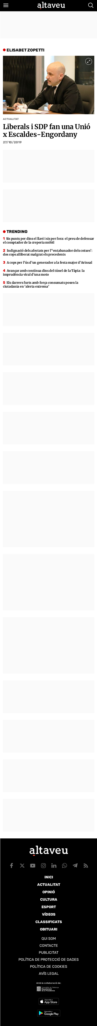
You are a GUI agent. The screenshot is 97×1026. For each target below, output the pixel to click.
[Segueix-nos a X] (22, 865)
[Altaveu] (51, 5)
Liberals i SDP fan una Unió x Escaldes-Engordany (46, 130)
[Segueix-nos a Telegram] (75, 865)
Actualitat (11, 119)
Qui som (49, 938)
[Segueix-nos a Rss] (85, 865)
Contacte (48, 945)
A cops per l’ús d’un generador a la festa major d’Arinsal (49, 263)
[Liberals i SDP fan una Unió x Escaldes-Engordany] (48, 85)
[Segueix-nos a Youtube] (32, 865)
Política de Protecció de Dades (48, 959)
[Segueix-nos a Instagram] (43, 865)
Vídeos (48, 914)
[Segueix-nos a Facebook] (11, 865)
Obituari (48, 929)
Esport (49, 907)
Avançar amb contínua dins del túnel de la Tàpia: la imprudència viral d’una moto (43, 273)
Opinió (48, 892)
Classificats (48, 922)
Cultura (48, 899)
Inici (48, 877)
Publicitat (48, 952)
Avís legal (49, 973)
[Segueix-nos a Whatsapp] (64, 865)
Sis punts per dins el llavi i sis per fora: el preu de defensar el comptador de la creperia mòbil (48, 240)
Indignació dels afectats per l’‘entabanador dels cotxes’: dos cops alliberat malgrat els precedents (47, 252)
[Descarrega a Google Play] (49, 1013)
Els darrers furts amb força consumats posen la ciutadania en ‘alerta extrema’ (40, 284)
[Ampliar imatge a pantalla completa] (88, 61)
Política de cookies (48, 966)
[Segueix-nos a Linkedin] (53, 865)
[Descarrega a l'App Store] (49, 1001)
